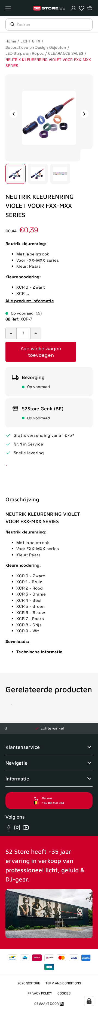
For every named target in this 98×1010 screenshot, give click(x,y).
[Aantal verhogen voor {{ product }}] (35, 333)
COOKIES (64, 993)
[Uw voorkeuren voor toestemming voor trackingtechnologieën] (89, 1001)
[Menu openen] (9, 8)
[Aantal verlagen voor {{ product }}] (11, 333)
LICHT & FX (30, 41)
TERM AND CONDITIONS (63, 983)
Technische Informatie (39, 651)
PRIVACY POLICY (39, 993)
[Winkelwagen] (90, 8)
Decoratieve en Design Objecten (35, 47)
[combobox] (54, 24)
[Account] (73, 8)
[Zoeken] (11, 24)
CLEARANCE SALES (66, 53)
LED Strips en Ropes (24, 53)
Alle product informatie (29, 301)
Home (10, 41)
